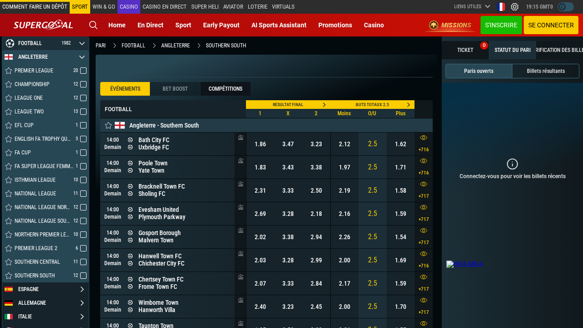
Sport (183, 25)
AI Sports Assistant (279, 25)
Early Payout (221, 25)
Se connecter (551, 25)
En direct (151, 25)
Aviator (233, 6)
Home (117, 25)
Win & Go (103, 6)
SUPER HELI (205, 6)
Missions (456, 25)
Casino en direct (165, 6)
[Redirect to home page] (43, 25)
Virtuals (283, 6)
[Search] (93, 25)
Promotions (335, 25)
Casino (129, 6)
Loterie (257, 6)
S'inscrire (501, 25)
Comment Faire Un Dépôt (34, 6)
